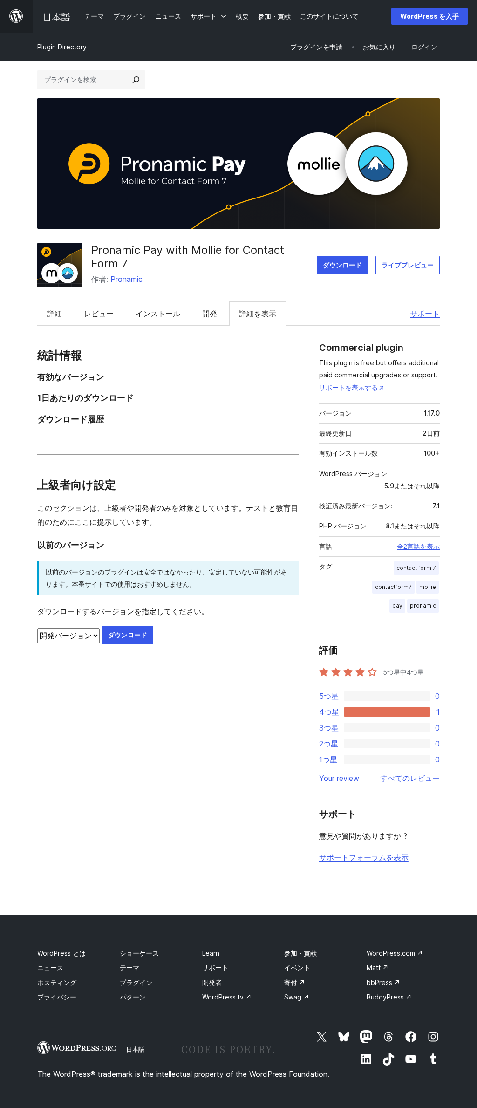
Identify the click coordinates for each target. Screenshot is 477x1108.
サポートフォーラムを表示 (364, 857)
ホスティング (56, 982)
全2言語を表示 (418, 546)
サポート (425, 313)
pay (397, 605)
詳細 (54, 313)
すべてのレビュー (410, 778)
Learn (210, 953)
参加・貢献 (300, 953)
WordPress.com (395, 953)
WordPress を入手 (429, 16)
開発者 (212, 982)
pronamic (423, 605)
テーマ (129, 967)
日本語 (135, 1049)
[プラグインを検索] (136, 79)
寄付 (294, 982)
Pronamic (126, 279)
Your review (339, 778)
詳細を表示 (257, 313)
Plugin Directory (62, 47)
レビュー (99, 313)
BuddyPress (389, 997)
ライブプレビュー (408, 265)
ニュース (50, 967)
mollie (427, 586)
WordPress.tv (227, 997)
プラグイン (136, 982)
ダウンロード (342, 265)
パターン (133, 997)
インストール (158, 313)
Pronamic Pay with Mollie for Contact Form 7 (187, 256)
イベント (297, 967)
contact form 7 (416, 567)
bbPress (383, 982)
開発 (209, 313)
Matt (377, 967)
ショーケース (139, 953)
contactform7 (393, 586)
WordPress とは (61, 953)
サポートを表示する (348, 387)
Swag (296, 997)
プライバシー (56, 997)
